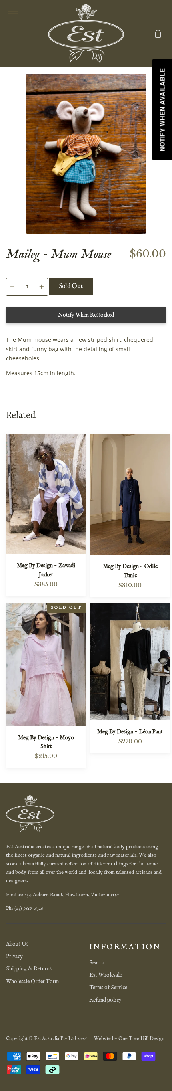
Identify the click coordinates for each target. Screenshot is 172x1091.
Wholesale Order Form (32, 981)
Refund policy (105, 1000)
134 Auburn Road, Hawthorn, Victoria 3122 (72, 894)
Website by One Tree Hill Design (129, 1038)
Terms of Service (108, 987)
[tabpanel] (86, 154)
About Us (17, 944)
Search (96, 962)
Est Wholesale (105, 975)
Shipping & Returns (29, 968)
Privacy (14, 956)
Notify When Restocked (86, 315)
